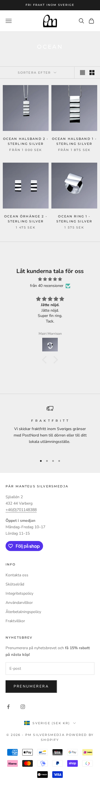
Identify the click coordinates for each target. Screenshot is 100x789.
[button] (46, 359)
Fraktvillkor (15, 621)
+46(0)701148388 (21, 509)
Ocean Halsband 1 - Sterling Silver (74, 141)
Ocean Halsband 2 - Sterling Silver (26, 141)
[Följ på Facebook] (8, 706)
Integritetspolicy (19, 593)
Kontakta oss (17, 575)
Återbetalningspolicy (23, 611)
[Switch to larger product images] (82, 72)
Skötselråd (15, 584)
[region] (50, 428)
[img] (50, 279)
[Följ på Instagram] (23, 706)
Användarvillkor (19, 602)
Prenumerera (31, 686)
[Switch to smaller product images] (91, 72)
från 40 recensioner (46, 285)
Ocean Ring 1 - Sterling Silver (74, 219)
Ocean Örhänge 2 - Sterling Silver (25, 219)
